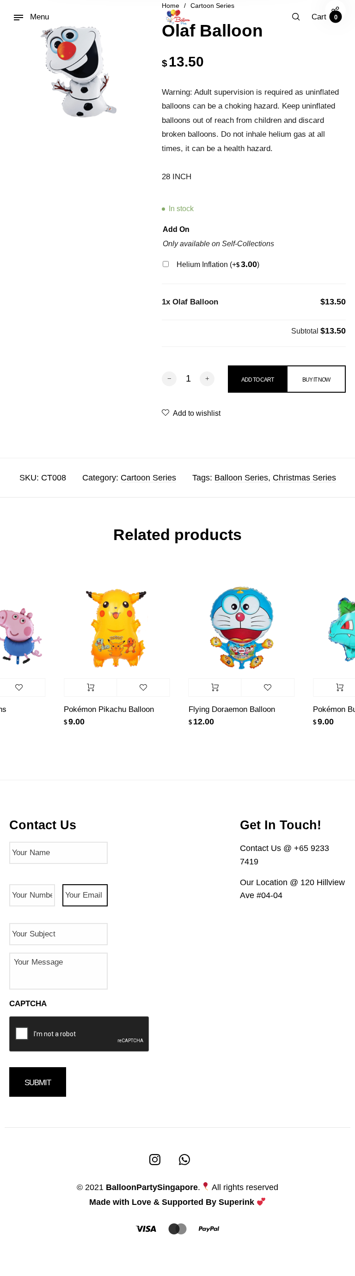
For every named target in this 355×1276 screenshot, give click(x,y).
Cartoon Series (148, 477)
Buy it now (316, 380)
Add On (176, 229)
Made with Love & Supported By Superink (171, 1202)
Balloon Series (241, 477)
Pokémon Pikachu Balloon (103, 709)
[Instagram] (154, 1159)
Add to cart (84, 687)
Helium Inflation (218, 264)
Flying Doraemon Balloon (226, 709)
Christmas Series (304, 477)
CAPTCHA (28, 1003)
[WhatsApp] (184, 1159)
